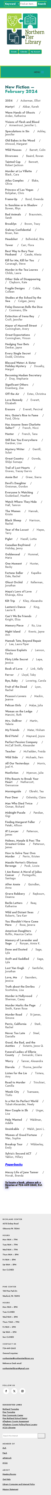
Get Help (7, 1479)
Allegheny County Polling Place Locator (20, 1424)
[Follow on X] (14, 1391)
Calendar (23, 52)
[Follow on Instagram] (22, 1391)
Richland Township (11, 1409)
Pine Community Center (13, 1415)
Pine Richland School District (15, 1418)
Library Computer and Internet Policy (19, 1484)
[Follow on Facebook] (6, 1391)
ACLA (5, 1463)
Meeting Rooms (9, 1474)
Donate (14, 52)
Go (43, 1435)
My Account (35, 52)
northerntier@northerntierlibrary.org (18, 1358)
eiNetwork (7, 1458)
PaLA (5, 1453)
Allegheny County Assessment (16, 1421)
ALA (4, 1448)
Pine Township (9, 1412)
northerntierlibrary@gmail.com (16, 1368)
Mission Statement (10, 1489)
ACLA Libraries (9, 1427)
